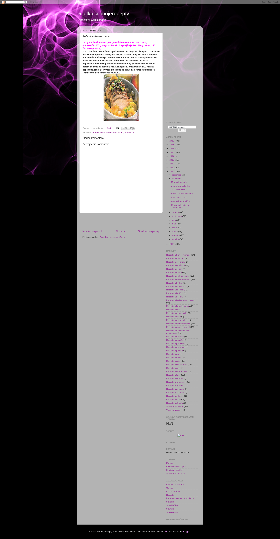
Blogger (186, 532)
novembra (177, 179)
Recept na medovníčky (176, 313)
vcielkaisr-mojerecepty (103, 14)
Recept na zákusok (175, 392)
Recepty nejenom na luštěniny (180, 498)
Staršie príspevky (149, 231)
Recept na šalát (173, 399)
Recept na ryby (173, 361)
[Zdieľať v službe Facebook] (131, 128)
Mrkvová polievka (179, 182)
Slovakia (170, 502)
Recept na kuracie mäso (177, 306)
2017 (172, 148)
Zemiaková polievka (180, 186)
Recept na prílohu (174, 350)
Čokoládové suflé (179, 197)
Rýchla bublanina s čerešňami (180, 206)
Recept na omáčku (175, 336)
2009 (172, 244)
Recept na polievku (175, 347)
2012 (172, 164)
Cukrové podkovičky (180, 201)
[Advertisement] (121, 221)
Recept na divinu (174, 272)
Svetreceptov (172, 512)
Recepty (170, 495)
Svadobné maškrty (174, 470)
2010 (172, 171)
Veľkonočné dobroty (175, 473)
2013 (172, 160)
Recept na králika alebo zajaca (180, 300)
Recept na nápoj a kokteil (178, 327)
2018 (172, 145)
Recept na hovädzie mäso (178, 279)
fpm (165, 532)
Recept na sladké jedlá (176, 364)
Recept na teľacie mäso (177, 371)
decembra (177, 175)
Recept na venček (174, 378)
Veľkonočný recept (174, 406)
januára (175, 239)
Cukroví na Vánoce (175, 484)
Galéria (169, 488)
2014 (172, 156)
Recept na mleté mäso (176, 320)
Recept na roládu (174, 357)
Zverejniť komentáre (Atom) (112, 237)
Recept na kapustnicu (176, 286)
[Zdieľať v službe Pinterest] (133, 128)
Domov (120, 231)
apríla (175, 228)
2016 (172, 152)
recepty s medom (126, 132)
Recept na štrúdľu (174, 403)
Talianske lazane (179, 190)
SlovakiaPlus (172, 505)
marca (175, 231)
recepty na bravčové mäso (104, 132)
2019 (172, 141)
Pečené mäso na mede (182, 193)
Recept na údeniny (175, 396)
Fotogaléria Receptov (176, 466)
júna (174, 220)
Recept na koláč (173, 293)
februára (176, 235)
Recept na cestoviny (175, 262)
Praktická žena (173, 491)
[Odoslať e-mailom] (122, 128)
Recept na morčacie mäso (178, 324)
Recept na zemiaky (175, 389)
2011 (171, 168)
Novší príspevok (92, 231)
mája (174, 224)
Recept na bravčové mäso (178, 255)
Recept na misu (173, 317)
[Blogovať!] (125, 128)
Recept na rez (172, 354)
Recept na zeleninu (175, 385)
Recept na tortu (173, 375)
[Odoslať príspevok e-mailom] (117, 128)
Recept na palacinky (175, 343)
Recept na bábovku (175, 258)
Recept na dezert (174, 269)
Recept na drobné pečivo (177, 276)
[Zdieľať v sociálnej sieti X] (128, 128)
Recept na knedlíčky (175, 290)
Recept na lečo (173, 310)
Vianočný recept (173, 410)
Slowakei (170, 509)
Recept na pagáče (174, 340)
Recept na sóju (173, 368)
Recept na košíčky (174, 297)
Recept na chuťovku (175, 265)
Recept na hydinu (174, 283)
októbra (175, 212)
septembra (177, 216)
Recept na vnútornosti (176, 382)
